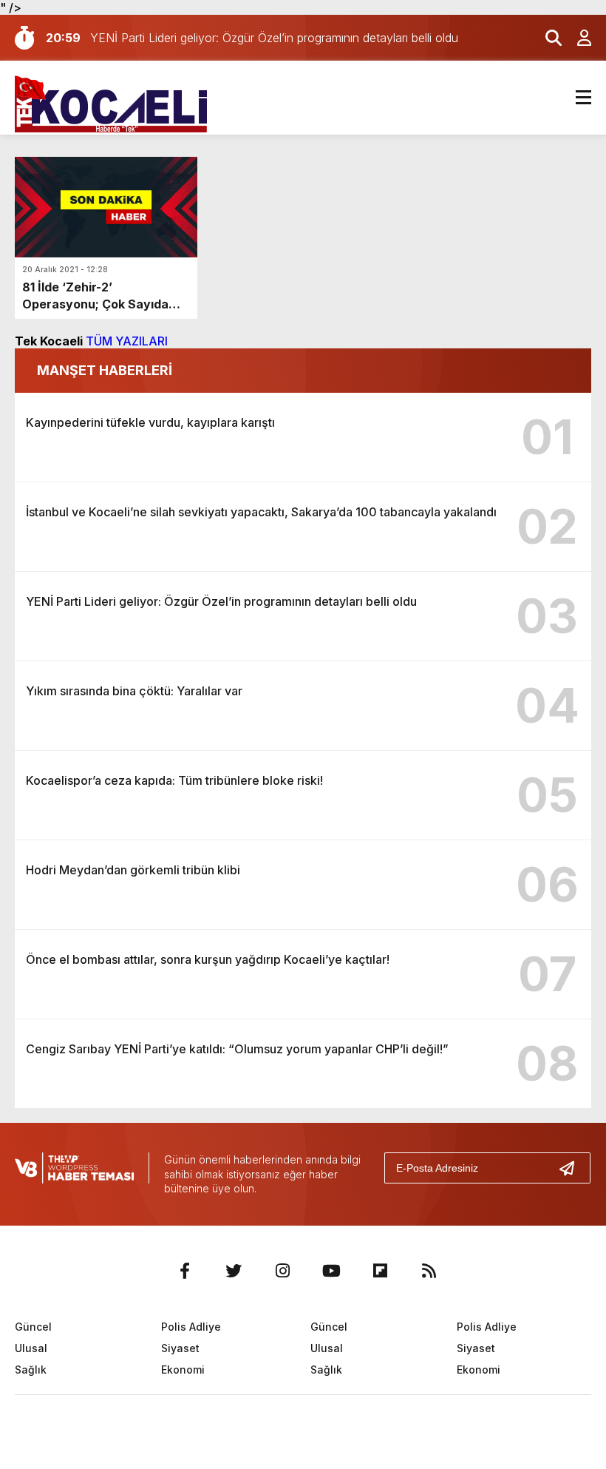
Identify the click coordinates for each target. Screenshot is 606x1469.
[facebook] (184, 1270)
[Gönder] (572, 1167)
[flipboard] (379, 1270)
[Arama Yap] (547, 38)
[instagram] (282, 1270)
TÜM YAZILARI (127, 341)
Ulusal (31, 1348)
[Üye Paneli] (576, 38)
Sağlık (31, 1369)
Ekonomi (183, 1369)
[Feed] (428, 1270)
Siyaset (180, 1348)
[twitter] (233, 1270)
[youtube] (331, 1270)
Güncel (33, 1326)
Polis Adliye (191, 1326)
